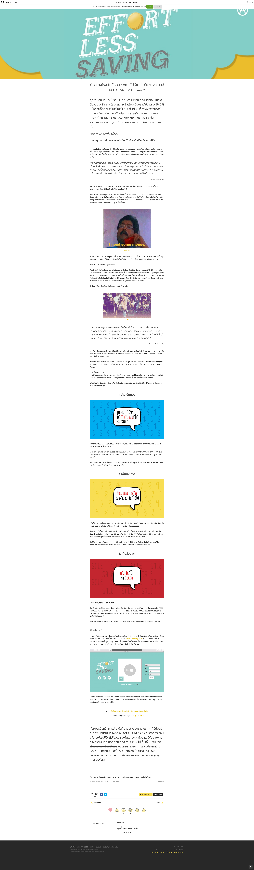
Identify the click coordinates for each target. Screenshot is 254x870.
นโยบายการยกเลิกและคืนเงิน (175, 852)
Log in (128, 832)
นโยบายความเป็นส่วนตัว (127, 6)
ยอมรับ (150, 7)
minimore (135, 2)
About (105, 846)
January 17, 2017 (137, 716)
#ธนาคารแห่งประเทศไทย (99, 777)
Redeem (98, 846)
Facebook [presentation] (121, 823)
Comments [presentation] (98, 823)
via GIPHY (127, 250)
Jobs (116, 846)
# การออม (113, 777)
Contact (111, 846)
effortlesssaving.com (134, 639)
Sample (92, 846)
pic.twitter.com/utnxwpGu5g (136, 711)
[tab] (98, 823)
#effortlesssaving (118, 711)
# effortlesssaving (127, 777)
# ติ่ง (108, 777)
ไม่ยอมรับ (158, 7)
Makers (8, 2)
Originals (80, 846)
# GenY (119, 777)
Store (16, 2)
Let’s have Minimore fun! (123, 2)
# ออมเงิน (136, 777)
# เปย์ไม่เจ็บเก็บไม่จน (145, 777)
